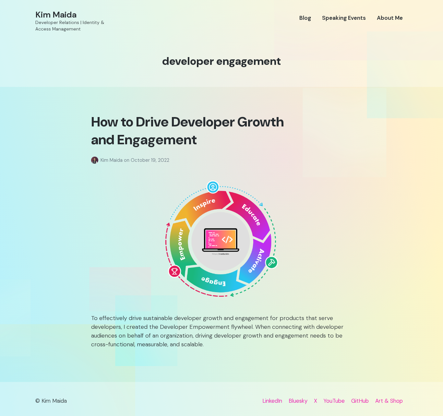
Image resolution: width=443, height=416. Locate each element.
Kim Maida (56, 14)
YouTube (334, 400)
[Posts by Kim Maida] (96, 160)
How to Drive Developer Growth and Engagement (187, 131)
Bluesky (298, 400)
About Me (390, 17)
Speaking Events (344, 17)
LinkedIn (272, 400)
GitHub (360, 400)
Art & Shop (389, 400)
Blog (305, 17)
